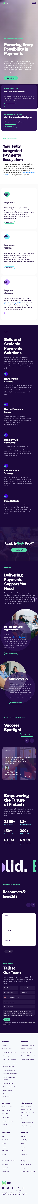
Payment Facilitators (27, 1122)
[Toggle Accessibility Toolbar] (35, 599)
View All (9, 951)
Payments (5, 1045)
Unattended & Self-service (28, 1056)
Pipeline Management (9, 1052)
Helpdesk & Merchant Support (9, 1078)
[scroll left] (27, 740)
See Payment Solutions (11, 653)
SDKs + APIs (5, 1114)
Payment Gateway (7, 1090)
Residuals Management (10, 1073)
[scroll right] (32, 740)
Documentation (6, 1110)
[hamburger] (34, 3)
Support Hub (5, 1171)
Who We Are (24, 1136)
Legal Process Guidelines (28, 1171)
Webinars (4, 1154)
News (22, 1143)
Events (23, 1147)
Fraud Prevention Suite (27, 1059)
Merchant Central (7, 1048)
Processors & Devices (8, 1121)
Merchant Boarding (8, 1066)
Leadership (24, 1140)
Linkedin (13, 1188)
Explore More (9, 222)
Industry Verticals (26, 1126)
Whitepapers (5, 1150)
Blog (3, 1136)
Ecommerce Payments (27, 1045)
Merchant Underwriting (10, 1063)
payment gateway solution (13, 303)
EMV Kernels (5, 1117)
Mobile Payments (26, 1052)
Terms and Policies (26, 1164)
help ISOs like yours (18, 637)
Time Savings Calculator (10, 1087)
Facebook (18, 1188)
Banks (22, 1119)
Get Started (19, 550)
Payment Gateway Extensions (8, 1095)
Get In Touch (11, 78)
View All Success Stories (27, 734)
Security (4, 1124)
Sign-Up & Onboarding (9, 1059)
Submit (7, 1019)
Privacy (23, 1168)
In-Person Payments (26, 1048)
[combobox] (5, 997)
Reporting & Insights (9, 1070)
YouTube (3, 1188)
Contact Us (24, 1154)
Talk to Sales (5, 1164)
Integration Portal (7, 1106)
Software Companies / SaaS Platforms (27, 1114)
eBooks (4, 1143)
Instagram (23, 1188)
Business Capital (8, 1083)
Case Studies (5, 1140)
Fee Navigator (7, 1056)
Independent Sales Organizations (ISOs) (27, 1108)
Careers (23, 1150)
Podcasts (4, 1147)
